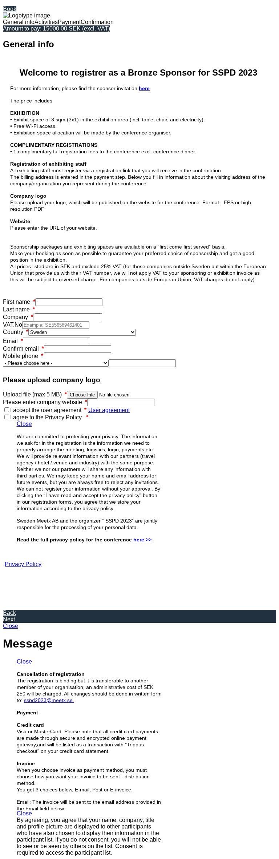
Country (15, 332)
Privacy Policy (23, 564)
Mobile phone (23, 356)
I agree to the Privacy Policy (49, 417)
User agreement (109, 410)
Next (9, 619)
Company (18, 317)
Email (13, 341)
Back (9, 613)
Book (9, 9)
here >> (142, 540)
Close (24, 424)
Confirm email (23, 349)
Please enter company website (45, 402)
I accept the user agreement (48, 410)
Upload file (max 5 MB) (35, 394)
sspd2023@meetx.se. (49, 700)
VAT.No (12, 325)
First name (19, 302)
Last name (19, 309)
